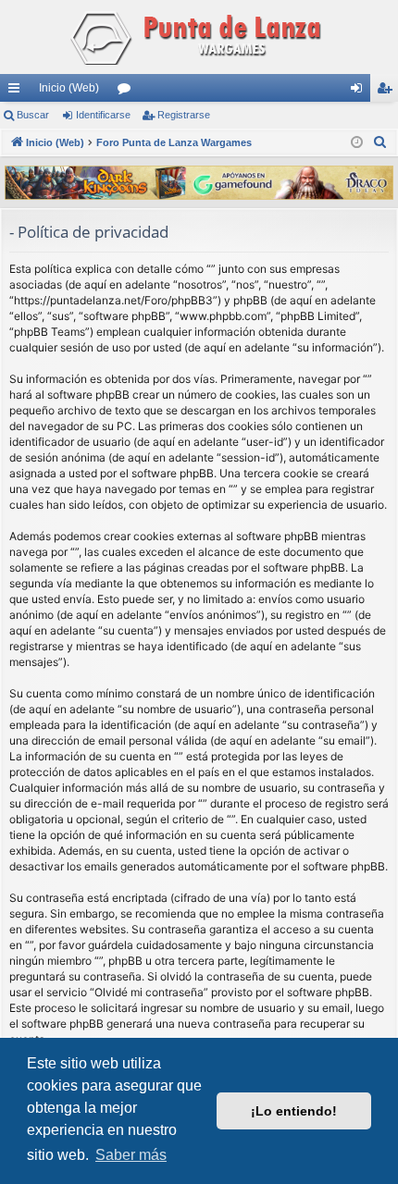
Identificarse (103, 114)
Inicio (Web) (69, 87)
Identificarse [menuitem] (360, 91)
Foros (128, 91)
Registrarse (183, 114)
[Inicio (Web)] (199, 37)
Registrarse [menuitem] (388, 91)
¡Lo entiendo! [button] (294, 1111)
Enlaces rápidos (17, 91)
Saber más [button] (131, 1155)
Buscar (33, 114)
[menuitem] (380, 142)
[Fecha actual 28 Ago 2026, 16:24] (357, 143)
